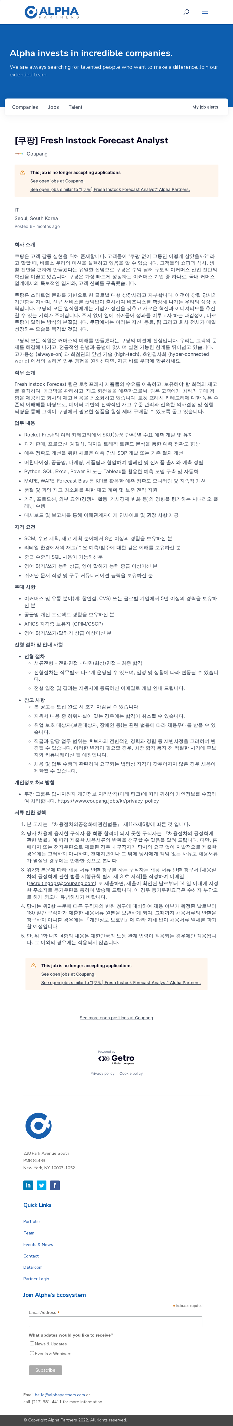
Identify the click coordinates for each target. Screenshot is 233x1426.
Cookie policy (131, 1073)
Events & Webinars (53, 1353)
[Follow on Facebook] (55, 1185)
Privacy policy (102, 1073)
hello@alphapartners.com (60, 1395)
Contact (31, 1256)
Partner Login (36, 1279)
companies (25, 107)
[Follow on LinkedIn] (28, 1185)
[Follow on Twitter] (41, 1185)
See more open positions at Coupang (116, 1017)
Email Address (44, 1312)
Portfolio (31, 1221)
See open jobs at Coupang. (57, 180)
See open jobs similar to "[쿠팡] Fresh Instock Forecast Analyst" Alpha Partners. (110, 189)
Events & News (38, 1244)
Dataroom (32, 1267)
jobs (53, 107)
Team (28, 1233)
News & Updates (51, 1343)
